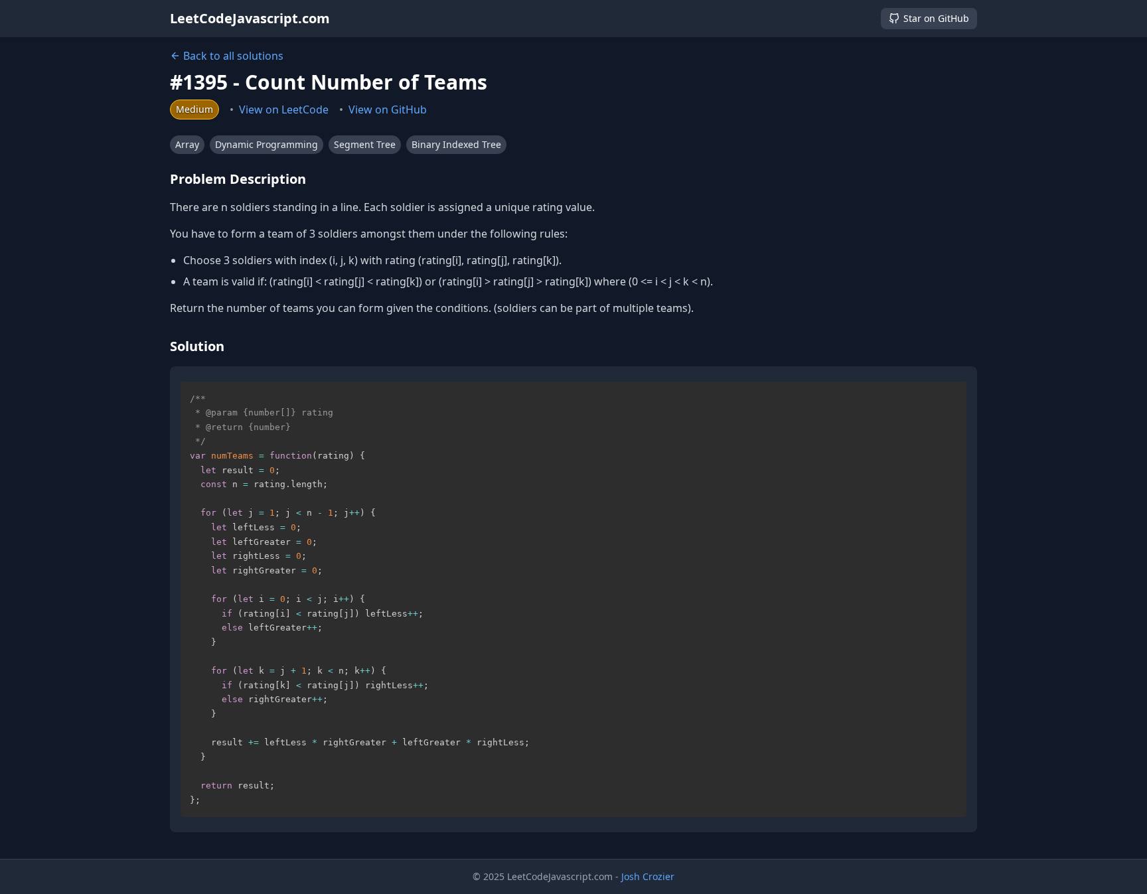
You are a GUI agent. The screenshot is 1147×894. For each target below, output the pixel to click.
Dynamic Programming (266, 144)
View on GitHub (387, 109)
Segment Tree (365, 144)
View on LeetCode (284, 109)
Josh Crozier (647, 876)
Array (187, 144)
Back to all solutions (233, 55)
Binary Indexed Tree (456, 144)
